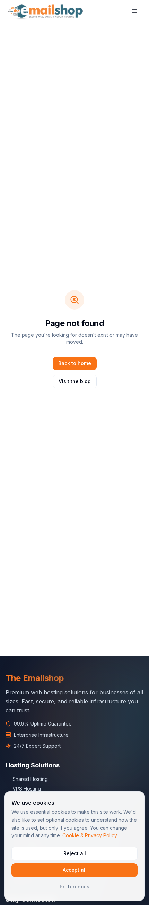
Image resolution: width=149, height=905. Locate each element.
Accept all (75, 870)
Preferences (74, 886)
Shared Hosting (30, 779)
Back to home (74, 363)
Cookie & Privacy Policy (89, 835)
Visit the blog (75, 381)
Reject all (74, 853)
